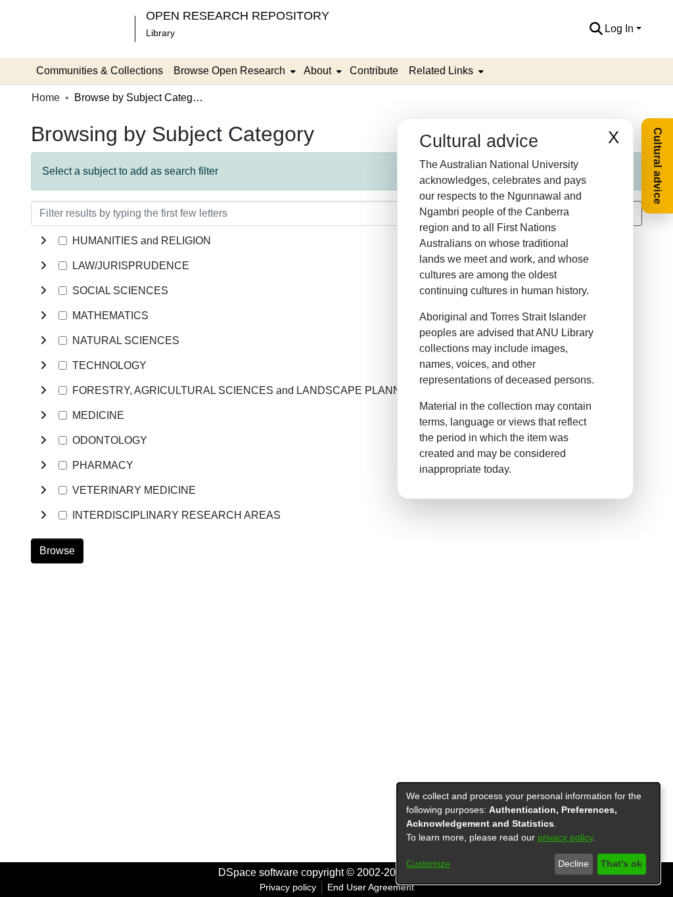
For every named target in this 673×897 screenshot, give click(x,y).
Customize (428, 863)
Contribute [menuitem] (374, 70)
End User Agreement (370, 887)
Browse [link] (57, 550)
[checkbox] (62, 240)
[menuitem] (233, 71)
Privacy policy (288, 887)
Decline (573, 863)
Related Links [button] (441, 70)
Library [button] (160, 33)
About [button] (317, 70)
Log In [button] (620, 28)
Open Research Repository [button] (237, 15)
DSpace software (258, 872)
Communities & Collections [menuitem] (99, 70)
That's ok (621, 863)
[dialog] (528, 833)
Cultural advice (657, 165)
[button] (596, 29)
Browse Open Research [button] (229, 70)
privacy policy (565, 837)
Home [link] (46, 97)
